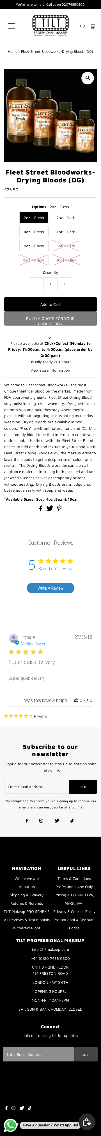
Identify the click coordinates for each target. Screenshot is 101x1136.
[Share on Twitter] (50, 509)
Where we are (27, 878)
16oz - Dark (66, 260)
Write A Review (50, 588)
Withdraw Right (26, 928)
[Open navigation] (15, 26)
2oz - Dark (65, 217)
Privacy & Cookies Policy (74, 911)
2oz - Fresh (34, 217)
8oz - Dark (65, 245)
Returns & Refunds (26, 903)
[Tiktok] (72, 821)
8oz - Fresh (34, 245)
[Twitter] (57, 821)
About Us (27, 886)
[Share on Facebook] (41, 509)
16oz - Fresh (33, 260)
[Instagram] (41, 821)
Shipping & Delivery (26, 895)
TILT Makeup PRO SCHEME (27, 911)
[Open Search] (83, 26)
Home (12, 51)
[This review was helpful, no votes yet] (76, 700)
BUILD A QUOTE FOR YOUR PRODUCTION (50, 321)
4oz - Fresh (34, 231)
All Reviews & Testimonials (27, 919)
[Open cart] (92, 26)
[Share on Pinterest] (59, 509)
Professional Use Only (74, 886)
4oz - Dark (65, 231)
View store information (50, 370)
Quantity (50, 272)
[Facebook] (26, 821)
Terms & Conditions (74, 878)
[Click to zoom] (87, 78)
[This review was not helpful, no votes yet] (86, 700)
